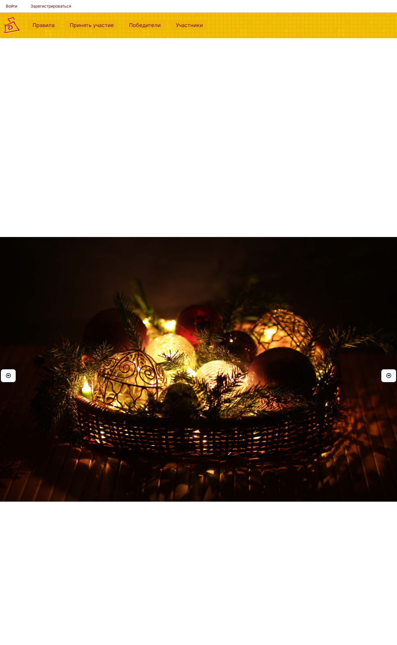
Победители (147, 25)
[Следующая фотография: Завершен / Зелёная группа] (388, 375)
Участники (192, 25)
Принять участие (94, 25)
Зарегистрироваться (51, 6)
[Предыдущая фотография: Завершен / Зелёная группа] (8, 375)
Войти (11, 6)
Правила (46, 25)
